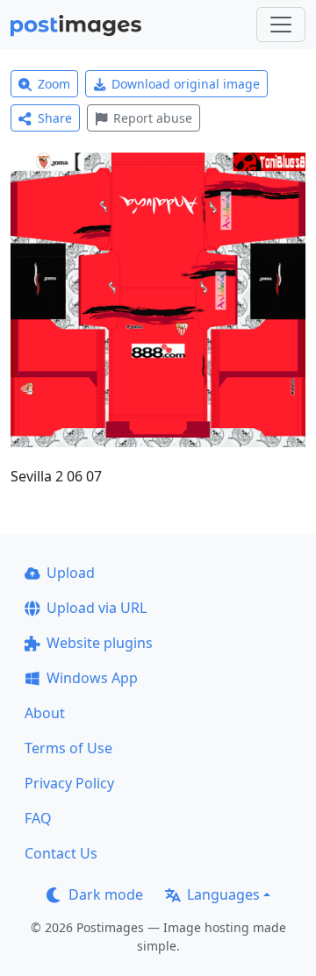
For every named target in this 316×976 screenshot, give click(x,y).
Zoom (54, 83)
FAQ (38, 818)
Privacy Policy (69, 783)
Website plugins (100, 642)
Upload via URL (97, 607)
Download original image (185, 83)
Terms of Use (68, 748)
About (45, 713)
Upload (71, 572)
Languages (223, 894)
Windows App (92, 677)
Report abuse (152, 118)
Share (55, 118)
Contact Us (61, 853)
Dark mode (105, 894)
